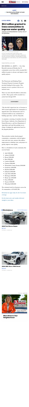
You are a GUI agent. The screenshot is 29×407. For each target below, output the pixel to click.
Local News (6, 20)
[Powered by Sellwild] (25, 293)
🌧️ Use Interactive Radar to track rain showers (14, 12)
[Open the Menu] (2, 2)
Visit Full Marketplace (22, 210)
